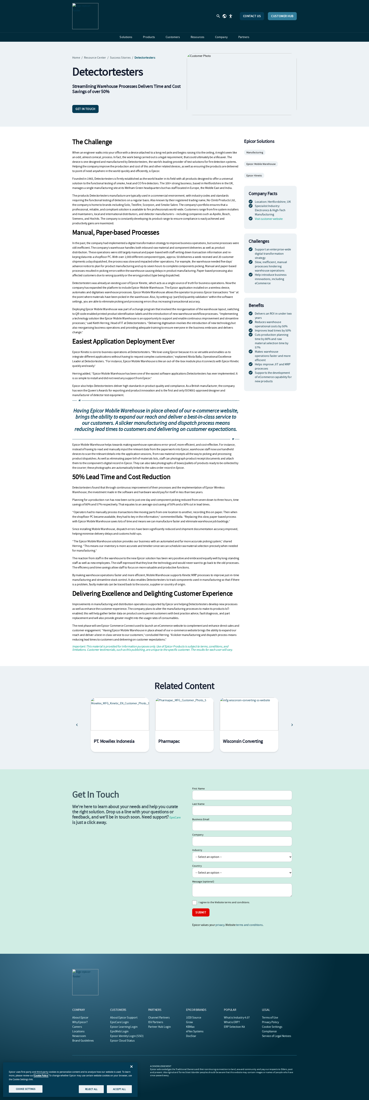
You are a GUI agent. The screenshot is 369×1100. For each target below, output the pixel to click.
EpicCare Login (119, 1022)
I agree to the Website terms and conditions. (224, 902)
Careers (77, 1027)
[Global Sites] (224, 16)
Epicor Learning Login (123, 1027)
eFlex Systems (195, 1031)
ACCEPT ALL (119, 1089)
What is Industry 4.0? (236, 1017)
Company (198, 834)
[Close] (131, 1066)
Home (76, 58)
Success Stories (120, 58)
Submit (200, 912)
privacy (219, 925)
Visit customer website (269, 219)
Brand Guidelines (83, 1041)
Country (197, 865)
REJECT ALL (91, 1089)
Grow (189, 1022)
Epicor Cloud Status (122, 1041)
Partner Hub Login (159, 1027)
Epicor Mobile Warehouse (261, 164)
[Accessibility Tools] (231, 16)
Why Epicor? (79, 1022)
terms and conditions (249, 925)
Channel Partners (159, 1017)
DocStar (191, 1036)
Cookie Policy (41, 1075)
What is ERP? (232, 1022)
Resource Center (95, 58)
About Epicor (80, 1017)
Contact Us (252, 16)
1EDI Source (193, 1017)
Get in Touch (85, 109)
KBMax (190, 1027)
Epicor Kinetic (254, 175)
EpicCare (175, 817)
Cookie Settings (272, 1027)
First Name (198, 788)
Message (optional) (203, 881)
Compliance (269, 1031)
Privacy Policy (270, 1022)
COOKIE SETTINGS (26, 1088)
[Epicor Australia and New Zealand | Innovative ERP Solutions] (85, 16)
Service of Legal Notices (276, 1036)
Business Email (200, 819)
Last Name (198, 804)
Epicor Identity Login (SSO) (127, 1036)
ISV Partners (155, 1022)
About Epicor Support (123, 1017)
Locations (78, 1031)
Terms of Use (270, 1017)
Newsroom (79, 1036)
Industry (197, 850)
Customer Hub (282, 16)
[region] (70, 1079)
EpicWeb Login (119, 1031)
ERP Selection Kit (234, 1027)
